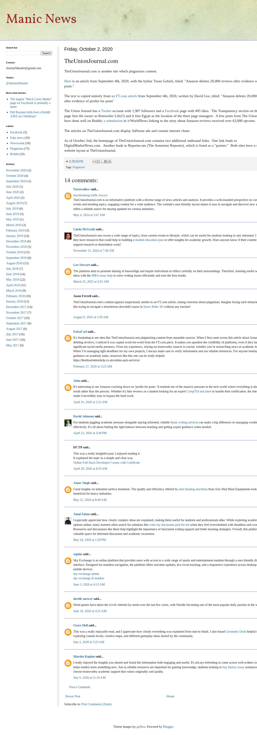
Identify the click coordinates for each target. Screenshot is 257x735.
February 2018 (15, 296)
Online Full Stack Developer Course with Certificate (106, 462)
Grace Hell (80, 625)
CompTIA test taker (198, 391)
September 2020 (16, 181)
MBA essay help (102, 275)
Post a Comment (79, 687)
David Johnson (83, 416)
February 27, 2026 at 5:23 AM (92, 366)
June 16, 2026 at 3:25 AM (89, 611)
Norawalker (81, 189)
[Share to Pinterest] (110, 162)
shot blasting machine (192, 489)
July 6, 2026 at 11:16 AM (89, 677)
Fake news (17, 137)
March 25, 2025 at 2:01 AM (91, 281)
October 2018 (14, 252)
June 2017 (12, 339)
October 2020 (14, 175)
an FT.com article (124, 96)
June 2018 (12, 274)
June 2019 (12, 214)
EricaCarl (80, 331)
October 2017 (14, 318)
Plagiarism (79, 167)
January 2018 (14, 301)
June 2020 (12, 192)
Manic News (41, 19)
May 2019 (12, 219)
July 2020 (12, 186)
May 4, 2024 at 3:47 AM (89, 215)
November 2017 (16, 312)
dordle (113, 604)
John (76, 380)
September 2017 (16, 323)
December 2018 (16, 241)
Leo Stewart (81, 265)
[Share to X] (102, 162)
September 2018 (16, 257)
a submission (113, 121)
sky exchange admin (86, 573)
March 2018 (13, 290)
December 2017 (16, 307)
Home (170, 696)
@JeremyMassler (17, 83)
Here (67, 81)
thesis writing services (184, 422)
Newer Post (72, 696)
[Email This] (94, 162)
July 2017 (12, 334)
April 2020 (13, 197)
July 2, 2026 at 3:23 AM (88, 642)
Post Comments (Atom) (96, 704)
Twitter (106, 111)
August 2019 (14, 203)
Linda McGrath (84, 229)
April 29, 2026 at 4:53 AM (90, 468)
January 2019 (14, 236)
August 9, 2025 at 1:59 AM (90, 317)
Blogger (168, 726)
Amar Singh (81, 483)
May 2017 (12, 345)
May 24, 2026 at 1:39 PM (89, 539)
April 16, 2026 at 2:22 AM (90, 402)
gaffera (141, 726)
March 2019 (13, 225)
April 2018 (13, 285)
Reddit (14, 154)
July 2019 (12, 208)
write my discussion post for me (169, 524)
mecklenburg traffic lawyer (90, 195)
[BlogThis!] (98, 162)
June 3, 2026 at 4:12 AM (89, 584)
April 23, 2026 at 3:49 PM (90, 433)
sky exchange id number (88, 578)
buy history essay (233, 667)
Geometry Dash (236, 631)
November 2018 (16, 246)
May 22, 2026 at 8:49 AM (89, 499)
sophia (77, 554)
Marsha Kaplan (84, 656)
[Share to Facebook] (106, 162)
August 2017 (14, 328)
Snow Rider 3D (153, 306)
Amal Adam (81, 514)
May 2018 (12, 279)
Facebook (172, 111)
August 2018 (14, 263)
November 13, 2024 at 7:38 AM (93, 250)
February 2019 (15, 230)
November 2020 (16, 170)
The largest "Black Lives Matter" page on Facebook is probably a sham (31, 102)
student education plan (149, 240)
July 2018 (12, 268)
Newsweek (17, 143)
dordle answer (83, 598)
